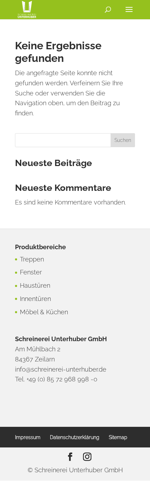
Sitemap (118, 437)
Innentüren (35, 298)
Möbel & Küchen (44, 312)
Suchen (122, 140)
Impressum (27, 437)
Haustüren (35, 285)
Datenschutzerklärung (74, 437)
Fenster (31, 272)
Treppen (32, 259)
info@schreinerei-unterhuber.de (60, 369)
